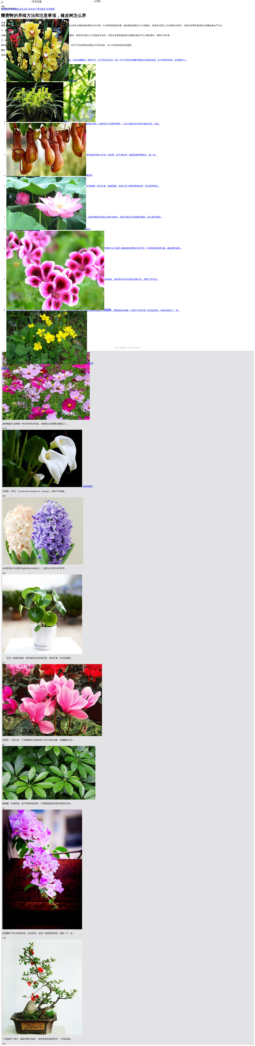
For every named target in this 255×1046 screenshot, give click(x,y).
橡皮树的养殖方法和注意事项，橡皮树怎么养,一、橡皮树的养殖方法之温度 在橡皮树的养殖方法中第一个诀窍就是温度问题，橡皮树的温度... (115, 248)
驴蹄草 (90, 363)
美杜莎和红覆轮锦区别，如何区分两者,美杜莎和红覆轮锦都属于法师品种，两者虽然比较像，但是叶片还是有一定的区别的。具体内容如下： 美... (111, 310)
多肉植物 (14, 9)
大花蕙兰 (73, 80)
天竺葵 (107, 309)
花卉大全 (23, 9)
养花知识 (5, 9)
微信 (251, 1041)
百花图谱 (50, 9)
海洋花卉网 (23, 1)
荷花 (88, 229)
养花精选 (41, 9)
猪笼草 (89, 175)
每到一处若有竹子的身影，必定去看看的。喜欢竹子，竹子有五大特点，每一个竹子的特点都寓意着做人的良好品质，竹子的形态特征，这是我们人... (117, 60)
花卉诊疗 (32, 9)
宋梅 (65, 121)
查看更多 (5, 368)
